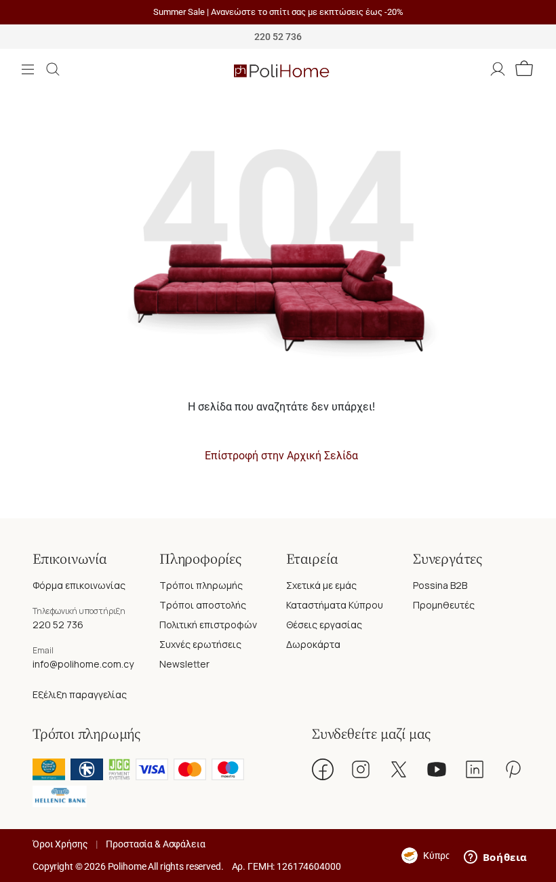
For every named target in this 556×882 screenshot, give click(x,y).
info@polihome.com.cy (83, 663)
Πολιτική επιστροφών (208, 624)
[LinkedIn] (474, 769)
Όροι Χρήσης (60, 844)
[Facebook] (323, 769)
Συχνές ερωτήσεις (200, 644)
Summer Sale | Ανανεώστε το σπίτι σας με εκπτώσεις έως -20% (278, 12)
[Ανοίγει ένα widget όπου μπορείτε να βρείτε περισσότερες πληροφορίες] (495, 858)
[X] (399, 769)
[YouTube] (437, 769)
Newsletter (184, 663)
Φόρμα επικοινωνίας (79, 585)
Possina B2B (440, 585)
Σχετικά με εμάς (321, 585)
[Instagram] (361, 769)
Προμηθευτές (444, 604)
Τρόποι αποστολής (202, 604)
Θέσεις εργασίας (324, 624)
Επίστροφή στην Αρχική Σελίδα (281, 455)
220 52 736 (58, 624)
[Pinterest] (512, 769)
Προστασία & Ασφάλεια (155, 844)
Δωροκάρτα (313, 644)
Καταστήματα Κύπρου (334, 604)
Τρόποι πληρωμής (201, 585)
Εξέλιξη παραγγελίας (80, 694)
